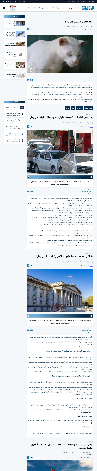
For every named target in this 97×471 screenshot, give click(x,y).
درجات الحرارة (69, 1)
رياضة (57, 8)
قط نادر (67, 108)
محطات (87, 18)
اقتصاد (63, 8)
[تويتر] (8, 1)
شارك (31, 29)
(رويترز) (84, 330)
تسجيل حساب (15, 1)
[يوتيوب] (3, 1)
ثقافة (52, 8)
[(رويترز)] (90, 330)
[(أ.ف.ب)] (90, 191)
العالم (87, 114)
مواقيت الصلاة (74, 1)
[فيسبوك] (10, 1)
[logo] (88, 8)
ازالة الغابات (79, 108)
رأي (43, 8)
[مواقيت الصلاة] (4, 8)
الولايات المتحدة (88, 108)
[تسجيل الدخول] (24, 1)
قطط (73, 108)
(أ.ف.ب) (84, 191)
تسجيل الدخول (21, 1)
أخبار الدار (87, 442)
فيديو (38, 8)
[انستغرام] (6, 1)
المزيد (33, 8)
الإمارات (76, 8)
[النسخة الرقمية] (13, 8)
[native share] (28, 29)
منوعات (47, 8)
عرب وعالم (70, 8)
